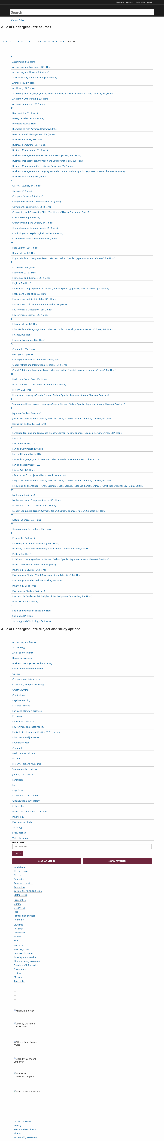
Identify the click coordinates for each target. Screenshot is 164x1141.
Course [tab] (14, 20)
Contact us (19, 887)
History (17, 973)
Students (18, 924)
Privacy (17, 1125)
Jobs (16, 911)
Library (17, 903)
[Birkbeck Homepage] (20, 10)
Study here (19, 867)
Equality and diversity (25, 957)
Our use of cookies (23, 1121)
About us (18, 945)
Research (18, 928)
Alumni (17, 936)
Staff (16, 940)
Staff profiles (20, 894)
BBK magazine (21, 949)
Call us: (28, 890)
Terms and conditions (25, 1129)
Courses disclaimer (23, 953)
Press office (20, 899)
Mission (18, 977)
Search (17, 853)
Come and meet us (23, 883)
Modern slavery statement (27, 961)
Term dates (19, 981)
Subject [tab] (22, 20)
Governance (20, 969)
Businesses (19, 932)
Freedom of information (26, 965)
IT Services (19, 907)
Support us (19, 879)
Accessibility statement (26, 1137)
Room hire (19, 919)
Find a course (20, 871)
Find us (17, 875)
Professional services (24, 915)
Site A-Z (18, 1133)
